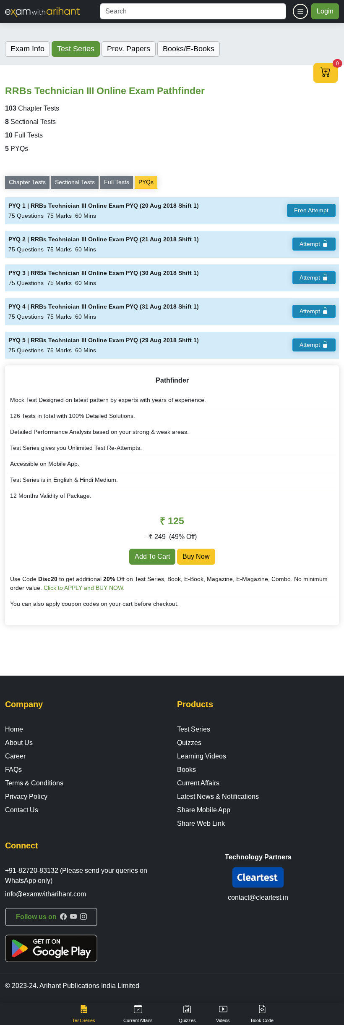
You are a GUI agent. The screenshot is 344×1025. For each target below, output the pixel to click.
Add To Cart (152, 556)
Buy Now (196, 556)
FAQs (13, 769)
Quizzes (189, 742)
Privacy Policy (26, 796)
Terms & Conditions (34, 783)
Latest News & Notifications (218, 796)
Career (15, 756)
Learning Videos (201, 756)
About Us (19, 742)
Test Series (193, 729)
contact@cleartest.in (258, 897)
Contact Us (21, 810)
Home (14, 729)
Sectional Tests (75, 182)
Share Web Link (201, 823)
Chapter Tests (27, 182)
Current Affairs (198, 783)
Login (325, 11)
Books (186, 769)
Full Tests (116, 182)
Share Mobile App (203, 810)
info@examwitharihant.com (45, 894)
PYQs (146, 182)
